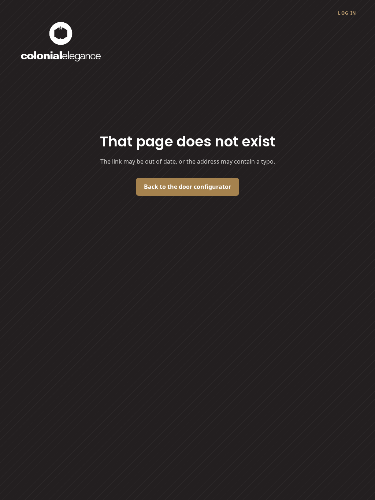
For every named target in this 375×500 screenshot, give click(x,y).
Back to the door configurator (187, 187)
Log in (347, 13)
